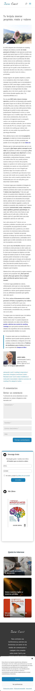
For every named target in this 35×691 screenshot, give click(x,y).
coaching (16, 372)
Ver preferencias (17, 684)
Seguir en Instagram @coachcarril (13, 366)
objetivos (21, 379)
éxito (25, 374)
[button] (32, 658)
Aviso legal (29, 688)
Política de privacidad (19, 688)
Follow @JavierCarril (23, 363)
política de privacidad (24, 475)
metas (18, 377)
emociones (19, 374)
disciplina (12, 374)
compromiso (23, 372)
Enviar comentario (22, 440)
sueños (19, 381)
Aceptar (17, 679)
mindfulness (24, 377)
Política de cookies (8, 688)
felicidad (5, 377)
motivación (6, 379)
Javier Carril (12, 377)
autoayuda (6, 372)
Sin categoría (13, 381)
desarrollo (6, 374)
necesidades (13, 379)
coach (11, 372)
